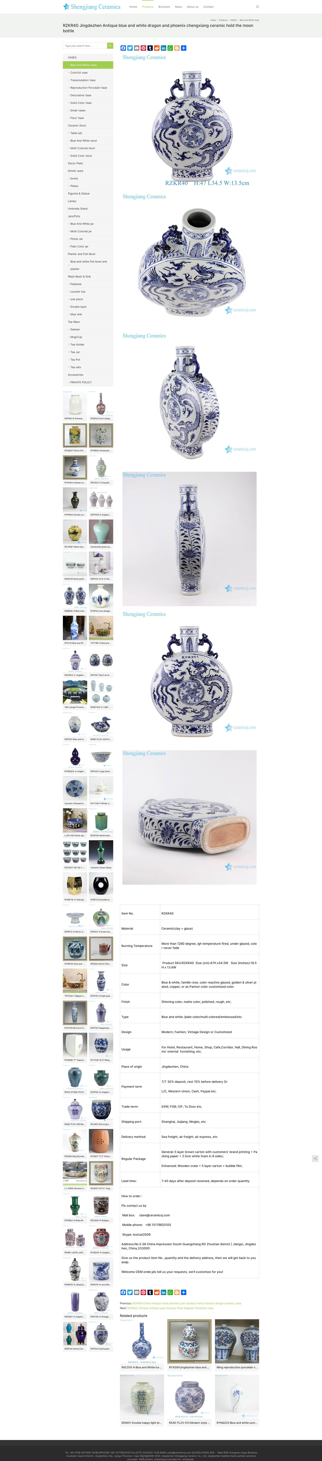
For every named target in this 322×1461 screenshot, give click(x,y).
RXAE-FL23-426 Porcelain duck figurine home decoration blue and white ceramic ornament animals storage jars (101, 739)
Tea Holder (77, 344)
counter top (77, 291)
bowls (74, 178)
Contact (208, 6)
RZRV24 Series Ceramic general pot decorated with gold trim (75, 1348)
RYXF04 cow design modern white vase (101, 611)
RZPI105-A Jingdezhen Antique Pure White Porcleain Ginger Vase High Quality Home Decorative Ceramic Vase (101, 514)
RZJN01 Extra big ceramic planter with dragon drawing (101, 1124)
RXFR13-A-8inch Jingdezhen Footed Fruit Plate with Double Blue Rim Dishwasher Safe (75, 931)
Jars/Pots (74, 216)
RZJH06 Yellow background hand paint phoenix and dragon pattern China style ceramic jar (75, 547)
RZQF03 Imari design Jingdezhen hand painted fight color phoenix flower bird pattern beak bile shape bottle (101, 418)
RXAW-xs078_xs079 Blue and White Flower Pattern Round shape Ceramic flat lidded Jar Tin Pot (75, 1252)
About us (192, 6)
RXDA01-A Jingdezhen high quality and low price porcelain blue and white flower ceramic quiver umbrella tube (75, 1316)
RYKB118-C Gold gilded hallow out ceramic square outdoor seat (75, 899)
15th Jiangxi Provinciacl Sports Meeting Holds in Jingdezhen (75, 707)
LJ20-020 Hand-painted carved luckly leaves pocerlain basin (75, 835)
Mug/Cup (76, 337)
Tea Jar (75, 352)
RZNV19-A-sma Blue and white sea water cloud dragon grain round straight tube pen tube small (101, 1284)
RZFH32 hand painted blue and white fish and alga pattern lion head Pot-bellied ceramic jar (101, 1348)
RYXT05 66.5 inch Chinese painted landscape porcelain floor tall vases (75, 1028)
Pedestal (75, 284)
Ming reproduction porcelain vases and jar (237, 1367)
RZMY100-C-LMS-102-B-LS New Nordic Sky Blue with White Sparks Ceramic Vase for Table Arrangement (101, 707)
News (178, 6)
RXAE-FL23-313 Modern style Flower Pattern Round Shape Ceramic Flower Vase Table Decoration (189, 1422)
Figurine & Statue (79, 193)
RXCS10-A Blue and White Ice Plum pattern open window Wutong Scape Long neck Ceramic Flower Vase (142, 1367)
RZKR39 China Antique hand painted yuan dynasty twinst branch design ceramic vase (186, 1303)
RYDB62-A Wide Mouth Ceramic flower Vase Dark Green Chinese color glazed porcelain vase (75, 1220)
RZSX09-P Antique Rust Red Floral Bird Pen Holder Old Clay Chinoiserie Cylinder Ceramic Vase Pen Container (101, 1220)
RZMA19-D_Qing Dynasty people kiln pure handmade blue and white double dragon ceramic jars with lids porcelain (75, 1284)
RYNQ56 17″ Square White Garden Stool (75, 1060)
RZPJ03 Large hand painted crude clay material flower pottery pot (101, 771)
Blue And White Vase (83, 65)
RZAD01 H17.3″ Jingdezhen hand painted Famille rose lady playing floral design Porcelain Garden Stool (101, 1188)
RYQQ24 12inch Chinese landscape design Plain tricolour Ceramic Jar (75, 450)
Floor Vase (77, 118)
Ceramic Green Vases (101, 867)
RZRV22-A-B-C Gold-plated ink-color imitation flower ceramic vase (101, 579)
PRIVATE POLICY (84, 382)
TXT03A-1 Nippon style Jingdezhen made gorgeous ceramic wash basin (75, 996)
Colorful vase (79, 72)
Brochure (164, 6)
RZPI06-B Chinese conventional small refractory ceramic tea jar (75, 418)
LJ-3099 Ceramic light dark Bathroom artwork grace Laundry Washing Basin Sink (75, 1188)
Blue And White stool (83, 140)
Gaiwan (75, 329)
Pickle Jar (76, 239)
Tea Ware (74, 321)
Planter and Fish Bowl (81, 254)
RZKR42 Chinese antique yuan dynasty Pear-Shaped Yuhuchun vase (170, 1308)
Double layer (78, 306)
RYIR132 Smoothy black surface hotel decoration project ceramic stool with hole (101, 899)
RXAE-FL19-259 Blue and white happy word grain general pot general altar (75, 1124)
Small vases (77, 110)
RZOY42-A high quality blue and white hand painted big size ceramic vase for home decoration (101, 996)
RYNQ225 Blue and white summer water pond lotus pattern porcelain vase (237, 1422)
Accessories (75, 374)
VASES (72, 57)
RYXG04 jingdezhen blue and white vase (189, 1367)
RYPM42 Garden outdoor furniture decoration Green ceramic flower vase (75, 514)
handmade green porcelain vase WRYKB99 (101, 547)
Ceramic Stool (77, 125)
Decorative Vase (80, 95)
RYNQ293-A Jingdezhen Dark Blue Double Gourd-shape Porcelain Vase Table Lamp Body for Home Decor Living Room (75, 771)
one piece (76, 299)
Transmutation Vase (82, 80)
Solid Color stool (81, 155)
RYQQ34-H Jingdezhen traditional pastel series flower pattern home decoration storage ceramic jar (101, 1252)
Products (147, 6)
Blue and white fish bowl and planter (88, 265)
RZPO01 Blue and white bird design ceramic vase (75, 739)
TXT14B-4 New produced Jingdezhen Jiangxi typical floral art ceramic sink (101, 643)
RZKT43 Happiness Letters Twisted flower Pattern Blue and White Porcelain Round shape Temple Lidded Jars (101, 1028)
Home (133, 6)
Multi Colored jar (81, 231)
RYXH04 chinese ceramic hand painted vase (75, 482)
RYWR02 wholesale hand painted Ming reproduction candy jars (101, 450)
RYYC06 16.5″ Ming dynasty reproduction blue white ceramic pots (101, 1060)
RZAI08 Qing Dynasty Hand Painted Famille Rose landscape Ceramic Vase (75, 1156)
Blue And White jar (82, 223)
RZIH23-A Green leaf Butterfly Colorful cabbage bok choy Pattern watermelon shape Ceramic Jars (101, 931)
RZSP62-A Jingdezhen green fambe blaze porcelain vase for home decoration (101, 1092)
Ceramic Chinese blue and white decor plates (75, 803)
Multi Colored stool (82, 148)
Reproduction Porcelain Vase (88, 87)
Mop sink (76, 314)
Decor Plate (75, 163)
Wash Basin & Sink (79, 276)
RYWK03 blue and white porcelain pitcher (75, 964)
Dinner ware (75, 170)
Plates (74, 186)
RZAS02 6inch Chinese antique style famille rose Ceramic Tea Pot (101, 964)
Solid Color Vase (81, 102)
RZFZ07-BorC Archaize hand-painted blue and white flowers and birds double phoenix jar (101, 675)
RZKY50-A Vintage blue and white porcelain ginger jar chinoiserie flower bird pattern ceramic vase (101, 1316)
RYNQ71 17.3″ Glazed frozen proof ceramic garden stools (101, 1156)
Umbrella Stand (78, 208)
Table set (76, 133)
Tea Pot (75, 359)
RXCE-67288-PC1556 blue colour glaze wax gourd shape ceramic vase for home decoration (75, 1092)
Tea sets (75, 367)
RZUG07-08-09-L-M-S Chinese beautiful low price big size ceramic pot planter (75, 867)
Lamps (72, 201)
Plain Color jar (79, 246)
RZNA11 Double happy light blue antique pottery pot (142, 1422)
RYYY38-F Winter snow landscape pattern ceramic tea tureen (101, 803)
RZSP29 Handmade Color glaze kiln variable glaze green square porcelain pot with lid (101, 835)
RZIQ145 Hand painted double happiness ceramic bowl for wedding (75, 579)
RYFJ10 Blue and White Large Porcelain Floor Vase (75, 643)
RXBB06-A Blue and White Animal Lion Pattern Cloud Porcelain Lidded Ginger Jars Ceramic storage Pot (75, 611)
